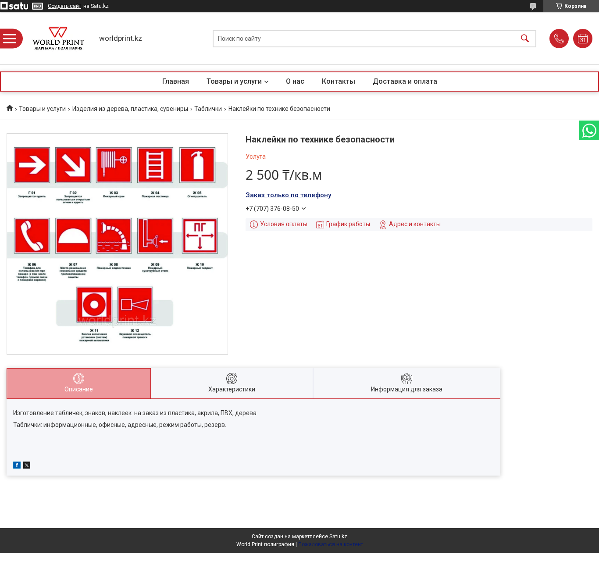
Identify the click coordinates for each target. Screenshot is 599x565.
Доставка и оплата (405, 81)
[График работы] (582, 38)
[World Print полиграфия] (58, 38)
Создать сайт (64, 6)
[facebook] (17, 466)
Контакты (338, 81)
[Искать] (524, 38)
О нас (295, 81)
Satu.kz (338, 536)
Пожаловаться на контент (330, 544)
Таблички (208, 108)
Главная (175, 81)
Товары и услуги (234, 81)
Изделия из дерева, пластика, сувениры (130, 108)
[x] (26, 466)
